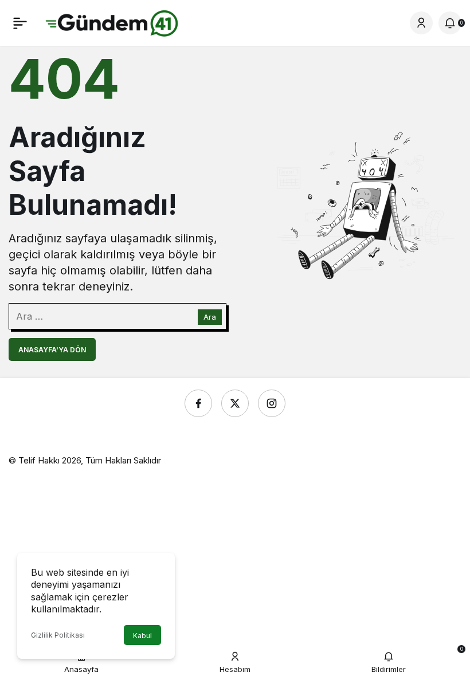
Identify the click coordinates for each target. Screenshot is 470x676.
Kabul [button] (142, 635)
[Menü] (20, 22)
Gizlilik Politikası (58, 635)
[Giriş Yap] (421, 22)
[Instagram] (271, 403)
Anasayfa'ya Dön (52, 349)
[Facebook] (198, 403)
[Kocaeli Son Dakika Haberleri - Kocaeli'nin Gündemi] (112, 21)
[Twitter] (235, 403)
